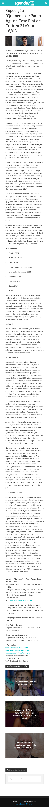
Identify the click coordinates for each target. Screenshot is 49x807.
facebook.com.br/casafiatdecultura (18, 653)
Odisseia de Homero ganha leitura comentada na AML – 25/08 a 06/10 (24, 745)
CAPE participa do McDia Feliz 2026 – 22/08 (24, 682)
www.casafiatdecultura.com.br (20, 600)
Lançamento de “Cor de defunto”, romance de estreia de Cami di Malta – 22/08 (24, 714)
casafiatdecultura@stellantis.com (17, 650)
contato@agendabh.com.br (24, 804)
